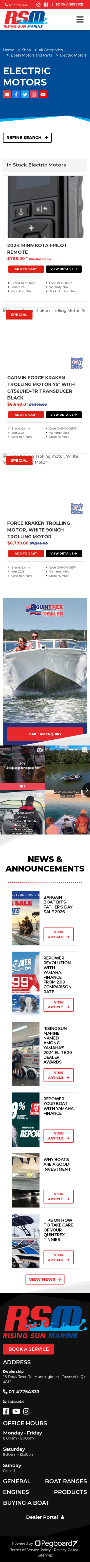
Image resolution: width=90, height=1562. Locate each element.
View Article (56, 934)
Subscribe (16, 1401)
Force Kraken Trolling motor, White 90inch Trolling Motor (38, 530)
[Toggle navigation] (80, 19)
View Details (62, 269)
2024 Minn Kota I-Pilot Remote (37, 249)
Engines (16, 1492)
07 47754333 (18, 4)
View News (42, 1279)
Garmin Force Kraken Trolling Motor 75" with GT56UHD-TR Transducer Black (41, 388)
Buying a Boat (26, 1503)
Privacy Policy (66, 1550)
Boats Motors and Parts (31, 55)
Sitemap (45, 1555)
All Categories (51, 50)
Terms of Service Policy (30, 1550)
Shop (26, 50)
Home (8, 50)
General (17, 1481)
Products (70, 1492)
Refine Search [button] (24, 137)
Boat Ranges (66, 1481)
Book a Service (28, 1349)
